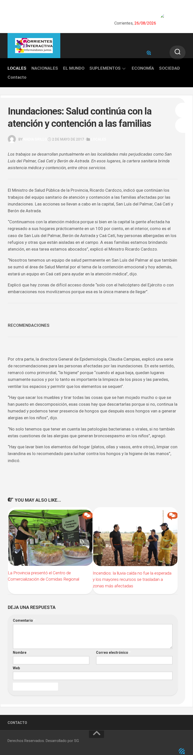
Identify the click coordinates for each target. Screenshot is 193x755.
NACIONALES (44, 68)
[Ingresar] (148, 52)
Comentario (24, 620)
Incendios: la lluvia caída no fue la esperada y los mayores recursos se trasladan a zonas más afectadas (132, 579)
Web (16, 668)
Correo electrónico (113, 653)
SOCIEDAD (169, 68)
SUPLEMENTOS (105, 68)
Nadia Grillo (35, 139)
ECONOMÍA (143, 68)
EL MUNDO (73, 68)
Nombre (21, 653)
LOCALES (17, 68)
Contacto (17, 77)
